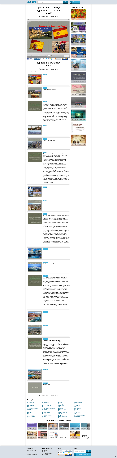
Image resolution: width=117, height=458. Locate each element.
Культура (61, 408)
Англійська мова (78, 402)
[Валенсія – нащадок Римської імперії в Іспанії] (35, 205)
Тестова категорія (32, 415)
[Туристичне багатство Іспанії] (35, 79)
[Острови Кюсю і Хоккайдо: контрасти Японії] (64, 426)
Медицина (30, 409)
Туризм (61, 415)
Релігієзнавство (47, 413)
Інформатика (31, 402)
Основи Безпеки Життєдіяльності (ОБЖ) (50, 411)
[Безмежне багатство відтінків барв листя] (78, 14)
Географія (61, 405)
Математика (78, 408)
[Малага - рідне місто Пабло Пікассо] (35, 330)
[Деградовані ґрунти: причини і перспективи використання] (42, 426)
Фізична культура (63, 416)
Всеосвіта (46, 454)
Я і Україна (61, 418)
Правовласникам (47, 451)
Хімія (29, 418)
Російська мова (62, 413)
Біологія (77, 404)
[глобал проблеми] (32, 426)
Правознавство (47, 412)
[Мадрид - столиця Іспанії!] (35, 143)
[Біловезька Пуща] (53, 435)
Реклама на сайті (48, 453)
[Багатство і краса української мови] (78, 127)
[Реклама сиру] (75, 435)
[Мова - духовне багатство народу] (78, 39)
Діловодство (30, 406)
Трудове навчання (48, 415)
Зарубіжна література (33, 408)
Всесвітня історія (47, 405)
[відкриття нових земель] (32, 435)
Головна (28, 4)
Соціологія (77, 413)
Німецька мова (62, 409)
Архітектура (30, 404)
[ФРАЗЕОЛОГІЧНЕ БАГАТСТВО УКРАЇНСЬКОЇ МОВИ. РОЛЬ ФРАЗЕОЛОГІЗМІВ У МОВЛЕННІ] (78, 89)
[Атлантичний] (64, 435)
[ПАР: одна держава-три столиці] (75, 426)
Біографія (61, 404)
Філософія (77, 416)
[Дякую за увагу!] (35, 387)
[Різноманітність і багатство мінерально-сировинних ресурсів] (78, 77)
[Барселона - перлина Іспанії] (35, 92)
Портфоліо (30, 412)
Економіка (61, 406)
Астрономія (46, 404)
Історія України (47, 402)
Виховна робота (31, 405)
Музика (45, 409)
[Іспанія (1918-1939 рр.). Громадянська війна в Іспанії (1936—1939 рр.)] (78, 52)
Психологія (77, 412)
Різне (29, 413)
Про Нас (46, 450)
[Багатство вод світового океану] (78, 114)
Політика (77, 411)
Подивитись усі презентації (85, 436)
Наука (76, 409)
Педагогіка (61, 411)
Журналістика (78, 406)
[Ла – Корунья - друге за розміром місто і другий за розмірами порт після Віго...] (35, 280)
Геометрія (77, 405)
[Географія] (42, 435)
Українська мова (31, 416)
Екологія (45, 406)
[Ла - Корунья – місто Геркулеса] (35, 266)
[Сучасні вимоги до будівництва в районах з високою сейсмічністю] (85, 426)
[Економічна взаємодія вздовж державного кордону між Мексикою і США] (53, 426)
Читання (45, 418)
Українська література (80, 415)
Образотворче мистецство (34, 411)
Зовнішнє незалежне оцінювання (50, 408)
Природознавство (63, 412)
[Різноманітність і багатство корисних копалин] (78, 102)
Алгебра (61, 402)
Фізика (45, 416)
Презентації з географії (35, 4)
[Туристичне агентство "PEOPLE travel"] (78, 64)
